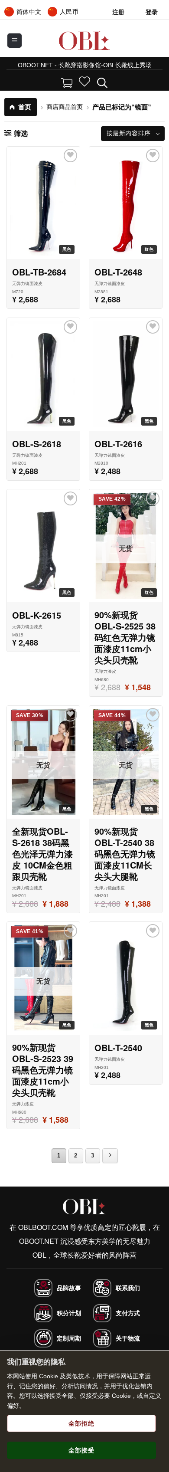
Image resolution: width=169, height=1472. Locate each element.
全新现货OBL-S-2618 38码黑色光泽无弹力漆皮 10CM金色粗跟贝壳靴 (42, 854)
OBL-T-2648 (118, 272)
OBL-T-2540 (118, 1047)
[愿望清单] (84, 81)
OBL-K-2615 (36, 615)
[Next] (110, 1155)
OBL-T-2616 (118, 443)
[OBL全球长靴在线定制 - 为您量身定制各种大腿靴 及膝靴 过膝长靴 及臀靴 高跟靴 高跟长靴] (84, 40)
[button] (152, 12)
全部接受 (81, 1450)
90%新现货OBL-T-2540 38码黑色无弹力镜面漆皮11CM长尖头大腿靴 (124, 854)
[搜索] (102, 82)
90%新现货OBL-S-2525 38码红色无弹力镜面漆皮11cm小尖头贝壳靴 (125, 637)
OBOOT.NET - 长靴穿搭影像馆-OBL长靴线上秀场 (85, 65)
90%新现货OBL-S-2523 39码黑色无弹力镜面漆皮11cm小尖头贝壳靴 (42, 1070)
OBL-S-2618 (36, 443)
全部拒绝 (81, 1423)
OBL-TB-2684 (39, 272)
